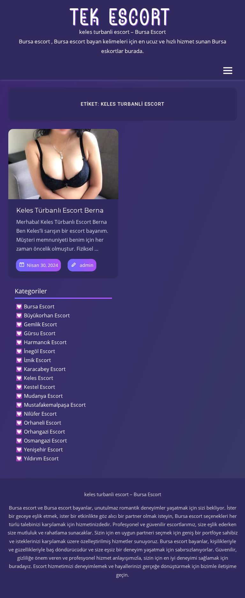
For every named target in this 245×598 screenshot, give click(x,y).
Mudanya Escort (43, 395)
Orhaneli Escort (42, 422)
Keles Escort (38, 378)
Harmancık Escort (45, 342)
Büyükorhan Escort (47, 315)
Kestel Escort (39, 386)
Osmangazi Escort (45, 440)
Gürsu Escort (40, 333)
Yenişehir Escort (43, 449)
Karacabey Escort (45, 369)
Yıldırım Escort (41, 458)
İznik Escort (37, 360)
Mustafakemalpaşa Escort (55, 404)
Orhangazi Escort (44, 431)
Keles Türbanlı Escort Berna (60, 210)
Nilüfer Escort (40, 413)
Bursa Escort (39, 306)
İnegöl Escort (39, 351)
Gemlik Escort (40, 324)
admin (86, 265)
